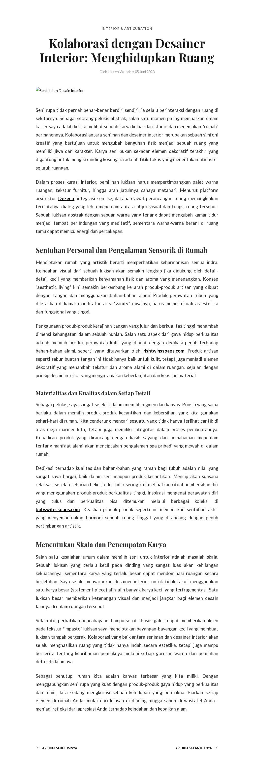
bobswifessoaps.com (58, 509)
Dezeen (66, 198)
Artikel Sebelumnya (59, 748)
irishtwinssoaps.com (163, 351)
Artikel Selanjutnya (193, 748)
